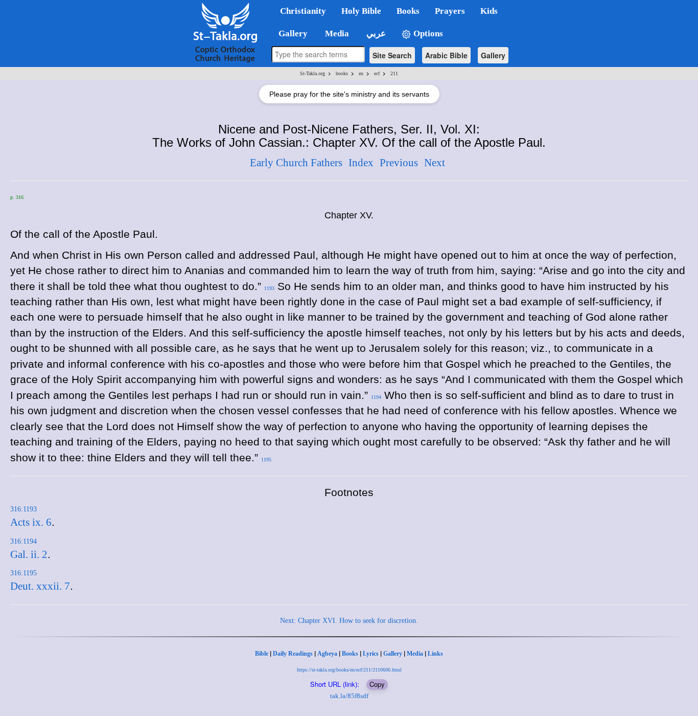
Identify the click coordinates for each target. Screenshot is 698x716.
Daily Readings (293, 653)
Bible (261, 653)
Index (361, 162)
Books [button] (408, 11)
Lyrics (371, 653)
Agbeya (327, 653)
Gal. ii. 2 (29, 554)
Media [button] (336, 33)
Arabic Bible (446, 55)
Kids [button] (489, 11)
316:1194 (23, 541)
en (361, 73)
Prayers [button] (450, 11)
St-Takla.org (312, 73)
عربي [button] (375, 33)
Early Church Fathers (296, 162)
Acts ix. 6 (31, 522)
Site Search (392, 55)
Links (435, 653)
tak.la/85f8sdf (349, 696)
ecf (377, 73)
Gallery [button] (290, 33)
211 (394, 73)
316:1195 (23, 573)
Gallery (493, 55)
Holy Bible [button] (361, 11)
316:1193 (23, 509)
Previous (399, 162)
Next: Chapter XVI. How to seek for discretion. (349, 620)
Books (350, 653)
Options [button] (427, 33)
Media (415, 653)
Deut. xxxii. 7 (40, 586)
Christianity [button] (303, 11)
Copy (377, 684)
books (342, 73)
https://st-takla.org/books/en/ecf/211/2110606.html (349, 670)
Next (434, 162)
